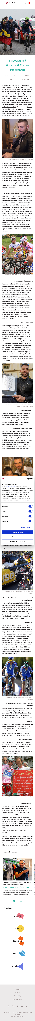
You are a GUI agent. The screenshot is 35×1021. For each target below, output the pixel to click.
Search (25, 3)
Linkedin (26, 1006)
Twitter (13, 1006)
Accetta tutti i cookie (17, 532)
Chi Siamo (17, 989)
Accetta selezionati (17, 537)
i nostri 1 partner (10, 486)
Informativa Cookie (17, 999)
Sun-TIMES (21, 1016)
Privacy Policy (17, 996)
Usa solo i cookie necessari (17, 541)
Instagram (8, 1006)
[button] (14, 901)
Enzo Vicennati (11, 76)
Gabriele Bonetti (9, 887)
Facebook (17, 1006)
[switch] (30, 511)
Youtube (22, 1006)
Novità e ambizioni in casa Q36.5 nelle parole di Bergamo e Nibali (17, 883)
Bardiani (29, 107)
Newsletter (17, 992)
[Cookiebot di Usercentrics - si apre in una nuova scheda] (26, 479)
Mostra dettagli (25, 527)
